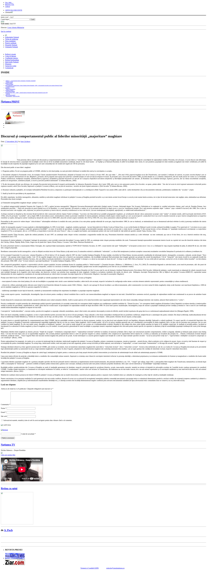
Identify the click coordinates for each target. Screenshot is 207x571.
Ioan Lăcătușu (25, 141)
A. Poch (8, 530)
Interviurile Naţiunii (12, 62)
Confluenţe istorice (11, 58)
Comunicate (9, 68)
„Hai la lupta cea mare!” (10, 95)
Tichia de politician (11, 39)
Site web (4, 416)
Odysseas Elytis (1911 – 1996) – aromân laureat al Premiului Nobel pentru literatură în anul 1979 (26, 92)
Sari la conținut (6, 31)
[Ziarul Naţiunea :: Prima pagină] (2, 22)
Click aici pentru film (8, 455)
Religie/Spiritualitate (12, 60)
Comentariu (5, 404)
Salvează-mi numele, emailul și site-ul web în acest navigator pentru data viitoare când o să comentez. (37, 420)
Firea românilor (10, 41)
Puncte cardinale (10, 43)
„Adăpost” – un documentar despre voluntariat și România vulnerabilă (20, 80)
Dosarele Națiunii (11, 45)
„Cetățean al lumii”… (10, 90)
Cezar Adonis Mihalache (15, 27)
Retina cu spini (9, 488)
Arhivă (7, 6)
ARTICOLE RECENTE (13, 10)
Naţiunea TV (8, 444)
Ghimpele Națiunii (11, 47)
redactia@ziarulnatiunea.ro (115, 568)
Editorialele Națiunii (12, 37)
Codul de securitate (27, 434)
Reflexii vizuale (10, 54)
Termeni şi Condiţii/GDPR (89, 568)
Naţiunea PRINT (10, 101)
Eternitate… (7, 87)
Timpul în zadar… (9, 83)
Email (3, 412)
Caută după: (5, 19)
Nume (3, 408)
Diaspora (8, 64)
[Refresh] (4, 430)
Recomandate (9, 96)
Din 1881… (9, 3)
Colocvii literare (10, 56)
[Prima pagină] (6, 35)
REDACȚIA (9, 4)
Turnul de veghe (10, 66)
